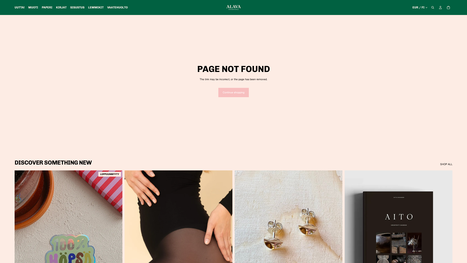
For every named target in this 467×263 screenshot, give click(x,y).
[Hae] (433, 7)
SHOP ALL (446, 164)
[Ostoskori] (448, 7)
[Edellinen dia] (130, 238)
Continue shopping (233, 92)
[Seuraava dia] (226, 238)
